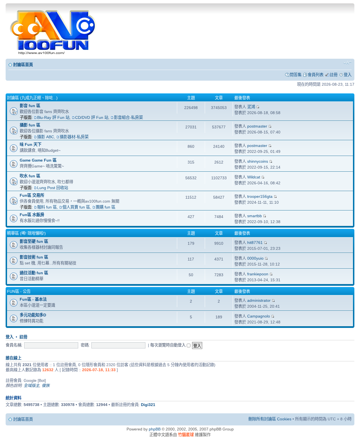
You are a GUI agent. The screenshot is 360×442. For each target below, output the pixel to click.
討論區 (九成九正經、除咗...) (32, 98)
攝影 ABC (45, 137)
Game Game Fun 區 (38, 160)
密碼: (85, 345)
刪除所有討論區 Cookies (269, 419)
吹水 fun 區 (30, 176)
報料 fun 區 (47, 207)
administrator (259, 300)
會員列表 (315, 74)
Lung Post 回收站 (52, 187)
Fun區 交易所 (32, 195)
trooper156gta (260, 196)
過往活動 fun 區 (34, 273)
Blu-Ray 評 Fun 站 (53, 117)
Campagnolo (258, 316)
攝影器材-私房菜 (74, 137)
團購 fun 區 (105, 207)
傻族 (46, 385)
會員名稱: (14, 345)
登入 (348, 74)
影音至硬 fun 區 (34, 241)
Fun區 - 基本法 (33, 299)
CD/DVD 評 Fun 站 (91, 117)
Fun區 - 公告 (19, 291)
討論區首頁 (23, 64)
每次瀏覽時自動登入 (168, 345)
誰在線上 (13, 358)
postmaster (257, 126)
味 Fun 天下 (30, 144)
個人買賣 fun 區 (76, 207)
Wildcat (253, 177)
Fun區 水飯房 (32, 214)
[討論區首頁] (53, 30)
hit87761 (255, 242)
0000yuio (255, 258)
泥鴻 (251, 107)
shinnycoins (257, 161)
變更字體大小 (347, 62)
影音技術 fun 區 (34, 257)
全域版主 (31, 385)
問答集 (296, 74)
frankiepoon (257, 274)
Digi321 (148, 404)
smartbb (254, 216)
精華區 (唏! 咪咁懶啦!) (26, 233)
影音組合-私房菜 (128, 117)
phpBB (155, 429)
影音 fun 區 (30, 105)
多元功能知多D (33, 315)
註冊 (334, 74)
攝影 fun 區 (30, 125)
